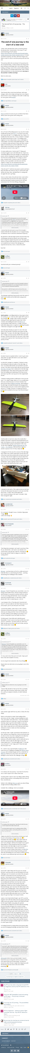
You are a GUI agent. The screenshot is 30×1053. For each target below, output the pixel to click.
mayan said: (4, 216)
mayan (4, 28)
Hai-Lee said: (5, 281)
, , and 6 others (12, 499)
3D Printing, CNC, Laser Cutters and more (15, 1005)
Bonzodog (6, 989)
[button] (1, 8)
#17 (28, 769)
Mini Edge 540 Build (6, 369)
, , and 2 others (12, 578)
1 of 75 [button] (10, 974)
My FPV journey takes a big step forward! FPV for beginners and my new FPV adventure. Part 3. (16, 986)
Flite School (13, 1023)
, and (9, 100)
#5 (28, 213)
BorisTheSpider (9, 524)
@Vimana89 (4, 958)
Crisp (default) (5, 1045)
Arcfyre (7, 763)
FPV (9, 989)
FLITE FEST (13, 1041)
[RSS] (28, 1047)
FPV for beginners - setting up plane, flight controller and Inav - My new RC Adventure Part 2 (15, 1012)
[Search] (28, 8)
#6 (28, 261)
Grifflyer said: (5, 682)
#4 (28, 129)
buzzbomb (8, 582)
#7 (28, 278)
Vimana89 (8, 862)
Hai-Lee (7, 207)
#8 (28, 312)
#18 (28, 819)
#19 (28, 868)
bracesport (8, 563)
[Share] (27, 39)
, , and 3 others (11, 202)
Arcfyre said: (4, 822)
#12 (28, 568)
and (6, 119)
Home (25, 1047)
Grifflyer (7, 256)
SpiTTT (15, 133)
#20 (28, 941)
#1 (28, 38)
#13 (28, 588)
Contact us (3, 1047)
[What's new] (25, 8)
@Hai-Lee (22, 321)
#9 (28, 353)
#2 (28, 89)
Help (21, 1047)
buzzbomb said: (5, 641)
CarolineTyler (9, 504)
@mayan (13, 97)
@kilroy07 (21, 748)
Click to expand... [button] (15, 227)
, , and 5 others (11, 628)
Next (15, 974)
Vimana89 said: (5, 944)
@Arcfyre (25, 849)
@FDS (2, 113)
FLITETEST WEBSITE (6, 1041)
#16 (28, 709)
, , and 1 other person (14, 808)
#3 (28, 111)
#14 (28, 638)
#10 (28, 509)
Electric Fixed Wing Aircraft (14, 1015)
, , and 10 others (13, 79)
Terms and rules (10, 1047)
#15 (28, 679)
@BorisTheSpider (16, 383)
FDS (6, 84)
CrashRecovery (7, 1023)
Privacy (17, 1047)
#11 (28, 529)
